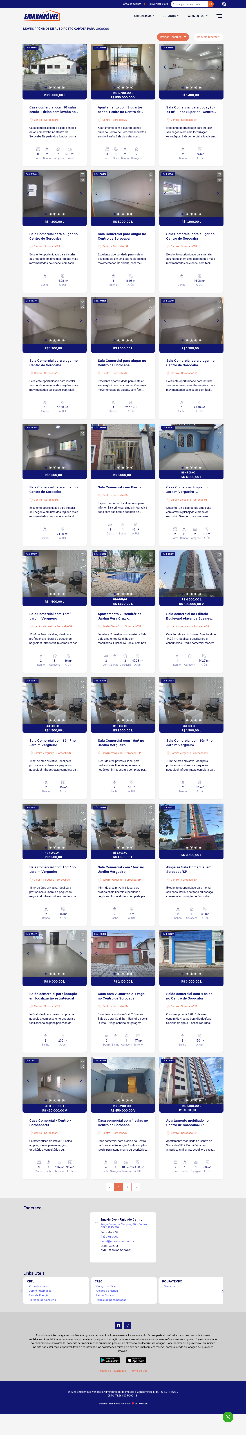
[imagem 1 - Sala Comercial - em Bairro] (123, 447)
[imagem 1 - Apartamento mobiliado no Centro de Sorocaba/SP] (191, 1080)
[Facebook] (118, 1325)
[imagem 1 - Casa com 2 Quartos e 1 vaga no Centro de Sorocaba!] (123, 953)
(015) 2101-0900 (158, 4)
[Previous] (28, 67)
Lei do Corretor (105, 1295)
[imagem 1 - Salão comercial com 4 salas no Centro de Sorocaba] (191, 953)
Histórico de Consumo (42, 1299)
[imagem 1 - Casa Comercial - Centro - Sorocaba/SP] (55, 1080)
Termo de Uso (138, 1370)
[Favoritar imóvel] (82, 48)
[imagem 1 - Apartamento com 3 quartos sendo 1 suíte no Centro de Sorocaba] (123, 67)
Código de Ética (106, 1286)
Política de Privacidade (112, 1370)
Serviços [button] (169, 15)
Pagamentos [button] (196, 15)
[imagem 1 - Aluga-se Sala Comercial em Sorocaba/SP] (191, 827)
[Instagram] (127, 1325)
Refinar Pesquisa (171, 37)
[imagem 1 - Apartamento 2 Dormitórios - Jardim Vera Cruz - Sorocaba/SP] (123, 573)
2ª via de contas (39, 1286)
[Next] (81, 67)
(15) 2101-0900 (109, 1236)
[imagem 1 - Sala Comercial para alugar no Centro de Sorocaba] (55, 193)
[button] (224, 4)
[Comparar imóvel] (82, 53)
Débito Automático (40, 1290)
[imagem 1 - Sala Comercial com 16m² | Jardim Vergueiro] (55, 573)
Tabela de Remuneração (111, 1299)
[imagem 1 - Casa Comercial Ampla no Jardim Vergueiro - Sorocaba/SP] (191, 447)
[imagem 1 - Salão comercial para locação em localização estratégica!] (55, 953)
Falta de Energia (38, 1295)
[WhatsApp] (228, 1417)
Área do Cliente (132, 4)
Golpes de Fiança (107, 1290)
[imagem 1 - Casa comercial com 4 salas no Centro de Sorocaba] (123, 1080)
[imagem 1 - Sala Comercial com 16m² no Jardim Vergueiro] (55, 700)
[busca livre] (211, 4)
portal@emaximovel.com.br (117, 1241)
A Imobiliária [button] (143, 15)
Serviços (169, 1286)
